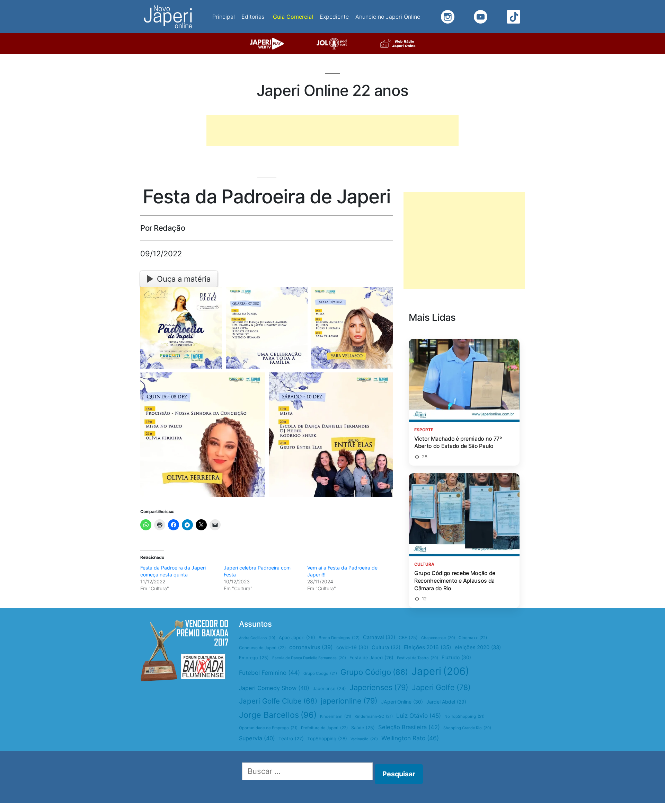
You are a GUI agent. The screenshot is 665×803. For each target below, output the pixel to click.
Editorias (252, 16)
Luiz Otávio (418, 715)
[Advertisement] (332, 130)
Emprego (254, 657)
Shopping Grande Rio (467, 727)
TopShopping (327, 738)
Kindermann (335, 716)
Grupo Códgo (320, 673)
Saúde (363, 727)
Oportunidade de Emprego (268, 727)
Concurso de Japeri (262, 647)
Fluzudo (456, 657)
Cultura (386, 647)
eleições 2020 (478, 647)
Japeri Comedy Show (274, 688)
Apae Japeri (297, 637)
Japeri (440, 671)
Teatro (291, 738)
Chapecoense (438, 637)
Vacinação (364, 738)
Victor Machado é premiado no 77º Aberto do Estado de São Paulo (458, 442)
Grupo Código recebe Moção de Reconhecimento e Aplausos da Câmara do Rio (454, 580)
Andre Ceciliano (257, 638)
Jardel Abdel (446, 702)
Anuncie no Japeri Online (387, 16)
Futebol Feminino (269, 672)
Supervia (257, 738)
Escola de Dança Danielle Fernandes (309, 657)
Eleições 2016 (427, 647)
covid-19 (352, 647)
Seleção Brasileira (409, 727)
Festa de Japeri (371, 657)
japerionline (349, 700)
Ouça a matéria (184, 278)
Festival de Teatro (417, 657)
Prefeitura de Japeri (324, 727)
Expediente (334, 16)
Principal (223, 16)
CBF (408, 637)
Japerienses (378, 687)
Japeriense (329, 688)
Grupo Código (374, 672)
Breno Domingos (339, 637)
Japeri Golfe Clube (278, 701)
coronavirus (311, 647)
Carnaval (379, 637)
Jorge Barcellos (278, 715)
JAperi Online (402, 702)
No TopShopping (464, 716)
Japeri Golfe (441, 687)
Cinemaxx (473, 637)
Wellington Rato (410, 738)
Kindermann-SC (374, 716)
